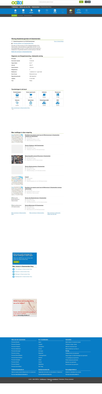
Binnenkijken (14, 15)
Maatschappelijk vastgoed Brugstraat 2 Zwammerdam (37, 156)
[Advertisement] (37, 121)
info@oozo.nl (43, 379)
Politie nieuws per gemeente (72, 360)
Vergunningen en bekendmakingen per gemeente (76, 355)
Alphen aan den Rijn (25, 7)
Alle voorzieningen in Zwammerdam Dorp (20, 108)
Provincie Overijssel (15, 359)
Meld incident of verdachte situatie (73, 342)
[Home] (17, 2)
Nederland (15, 7)
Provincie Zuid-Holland (16, 366)
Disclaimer (61, 379)
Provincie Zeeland (15, 364)
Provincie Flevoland (15, 344)
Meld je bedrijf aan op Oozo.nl (72, 348)
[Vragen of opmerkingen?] (89, 2)
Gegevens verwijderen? (52, 379)
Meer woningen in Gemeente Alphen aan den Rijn (54, 213)
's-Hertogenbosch (42, 355)
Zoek (81, 2)
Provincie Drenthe (15, 342)
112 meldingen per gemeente (72, 357)
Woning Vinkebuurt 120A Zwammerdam (34, 145)
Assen (40, 342)
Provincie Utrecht (15, 362)
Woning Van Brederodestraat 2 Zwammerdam (35, 198)
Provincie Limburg (15, 353)
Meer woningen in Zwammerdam (36, 212)
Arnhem (40, 348)
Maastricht (41, 353)
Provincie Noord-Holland (16, 357)
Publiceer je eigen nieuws (71, 344)
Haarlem (40, 357)
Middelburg (41, 364)
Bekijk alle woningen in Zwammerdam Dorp (21, 51)
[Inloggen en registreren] (86, 2)
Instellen (16, 262)
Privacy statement (69, 379)
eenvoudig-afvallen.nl (23, 315)
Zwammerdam (35, 7)
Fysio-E (27, 177)
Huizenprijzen (20, 15)
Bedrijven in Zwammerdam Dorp (22, 271)
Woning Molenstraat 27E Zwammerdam (34, 205)
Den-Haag (41, 366)
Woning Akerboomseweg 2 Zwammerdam (34, 166)
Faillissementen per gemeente (72, 353)
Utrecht (40, 362)
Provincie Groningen (15, 351)
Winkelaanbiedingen (28, 15)
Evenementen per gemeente (72, 364)
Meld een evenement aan (71, 346)
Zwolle (40, 359)
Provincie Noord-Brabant (16, 355)
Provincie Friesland (15, 346)
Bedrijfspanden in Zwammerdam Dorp (23, 276)
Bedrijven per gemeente (71, 362)
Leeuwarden (41, 346)
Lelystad (40, 344)
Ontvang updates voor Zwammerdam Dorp (23, 43)
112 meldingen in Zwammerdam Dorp (23, 269)
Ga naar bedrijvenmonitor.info (45, 374)
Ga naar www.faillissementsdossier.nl (19, 374)
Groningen (41, 351)
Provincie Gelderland (16, 348)
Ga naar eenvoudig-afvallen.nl (72, 374)
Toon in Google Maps (58, 41)
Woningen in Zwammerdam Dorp (22, 274)
